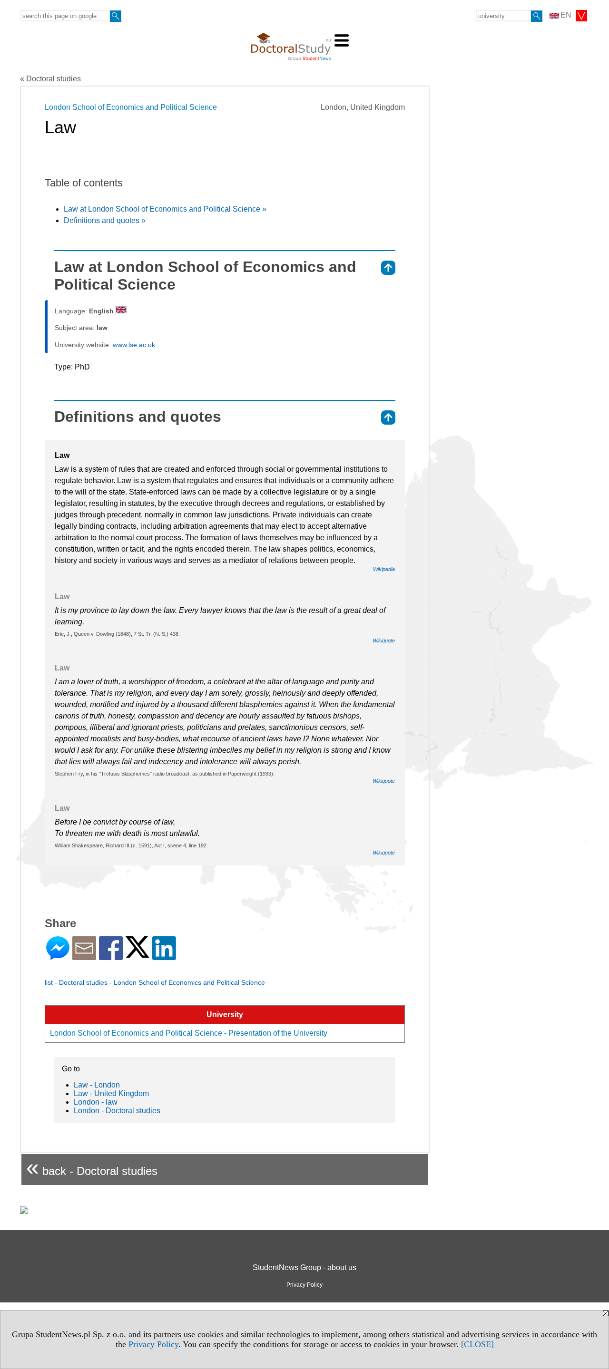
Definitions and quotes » (105, 220)
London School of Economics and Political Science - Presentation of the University (188, 1033)
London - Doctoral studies (117, 1111)
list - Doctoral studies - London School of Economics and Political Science (155, 982)
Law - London (97, 1085)
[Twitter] (137, 953)
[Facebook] (111, 956)
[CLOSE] (477, 1344)
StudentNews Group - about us (304, 1267)
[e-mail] (84, 956)
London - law (96, 1102)
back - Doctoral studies (91, 1167)
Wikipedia (384, 569)
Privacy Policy (153, 1344)
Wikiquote (384, 640)
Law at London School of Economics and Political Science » (165, 209)
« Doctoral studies (50, 79)
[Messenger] (57, 956)
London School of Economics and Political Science (131, 107)
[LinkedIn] (164, 956)
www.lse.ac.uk (134, 345)
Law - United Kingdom (111, 1093)
